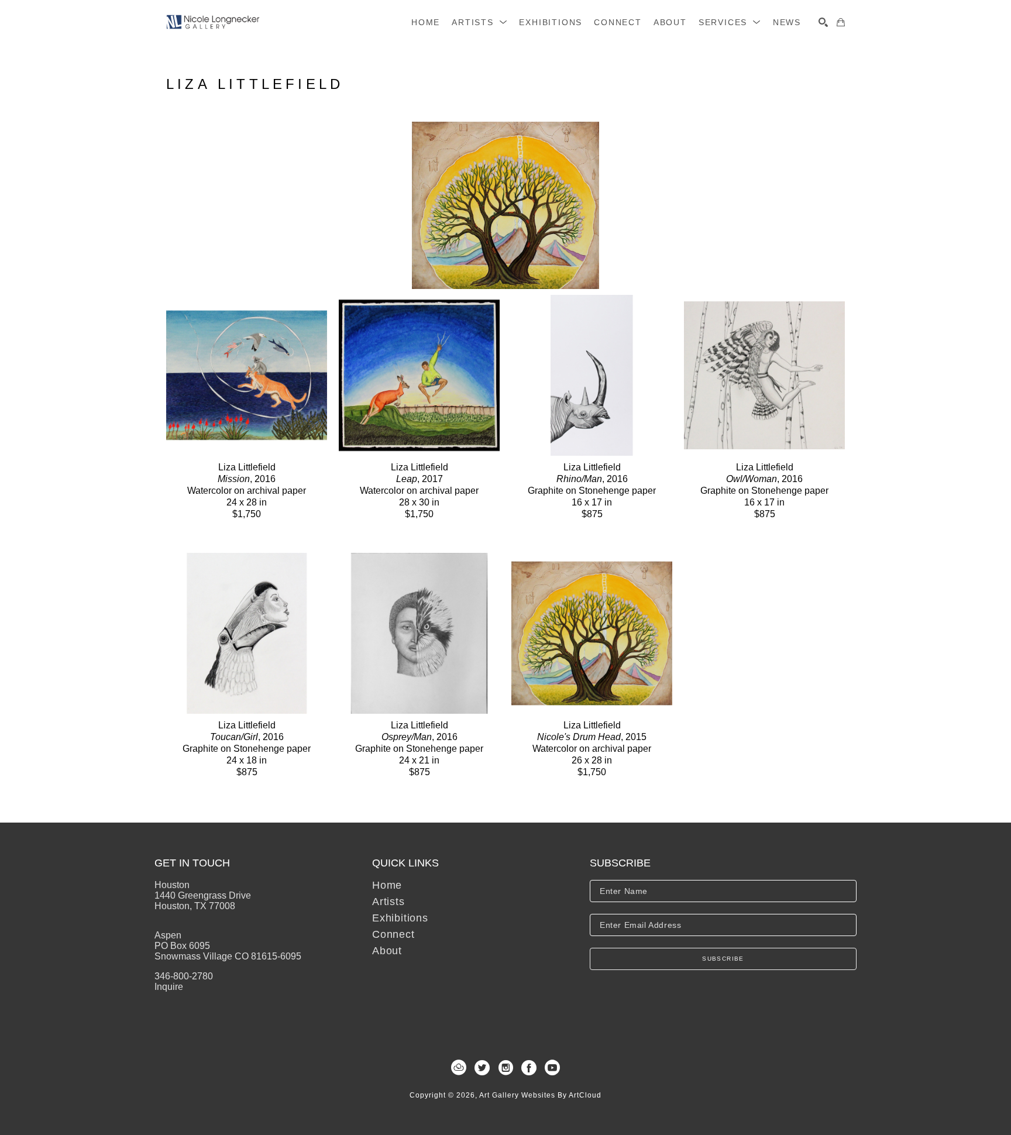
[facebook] (529, 1067)
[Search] (823, 22)
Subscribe (723, 958)
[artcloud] (458, 1067)
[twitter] (482, 1067)
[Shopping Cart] (841, 22)
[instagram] (505, 1067)
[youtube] (552, 1067)
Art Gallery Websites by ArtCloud (540, 1095)
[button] (479, 22)
